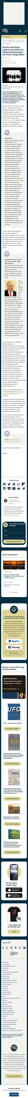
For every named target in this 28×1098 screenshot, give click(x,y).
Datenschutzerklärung (8, 1028)
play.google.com (14, 895)
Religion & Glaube (7, 1008)
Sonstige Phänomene (8, 1012)
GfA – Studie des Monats (9, 980)
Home (3, 40)
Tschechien (7, 586)
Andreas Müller (6, 57)
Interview (5, 986)
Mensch (4, 1000)
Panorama (5, 1004)
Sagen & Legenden (7, 1010)
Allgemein (5, 962)
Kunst (4, 996)
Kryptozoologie (6, 994)
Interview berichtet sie (11, 307)
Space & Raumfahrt (8, 1014)
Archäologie (8, 571)
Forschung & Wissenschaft (10, 972)
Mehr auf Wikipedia (10, 689)
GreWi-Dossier (6, 984)
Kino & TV (5, 988)
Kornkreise (5, 990)
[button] (4, 484)
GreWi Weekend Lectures (9, 982)
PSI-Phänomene (7, 1006)
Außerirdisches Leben (8, 966)
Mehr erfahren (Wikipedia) (11, 515)
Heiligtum (10, 584)
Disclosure (5, 968)
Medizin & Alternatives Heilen (11, 998)
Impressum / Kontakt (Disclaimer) (12, 1030)
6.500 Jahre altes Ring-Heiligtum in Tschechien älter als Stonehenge (14, 576)
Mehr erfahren (14, 653)
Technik (4, 1016)
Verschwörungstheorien (9, 1022)
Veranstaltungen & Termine (10, 1020)
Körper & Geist (10, 40)
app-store (14, 890)
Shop (14, 931)
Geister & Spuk (6, 974)
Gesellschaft (6, 978)
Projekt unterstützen (14, 1076)
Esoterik (4, 970)
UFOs (4, 1018)
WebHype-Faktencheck (9, 1024)
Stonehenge (17, 584)
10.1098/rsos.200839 (8, 120)
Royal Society (16, 441)
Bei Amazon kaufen (12, 852)
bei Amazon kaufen (12, 729)
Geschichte (5, 976)
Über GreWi (5, 1026)
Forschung (18, 180)
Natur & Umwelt (7, 1002)
